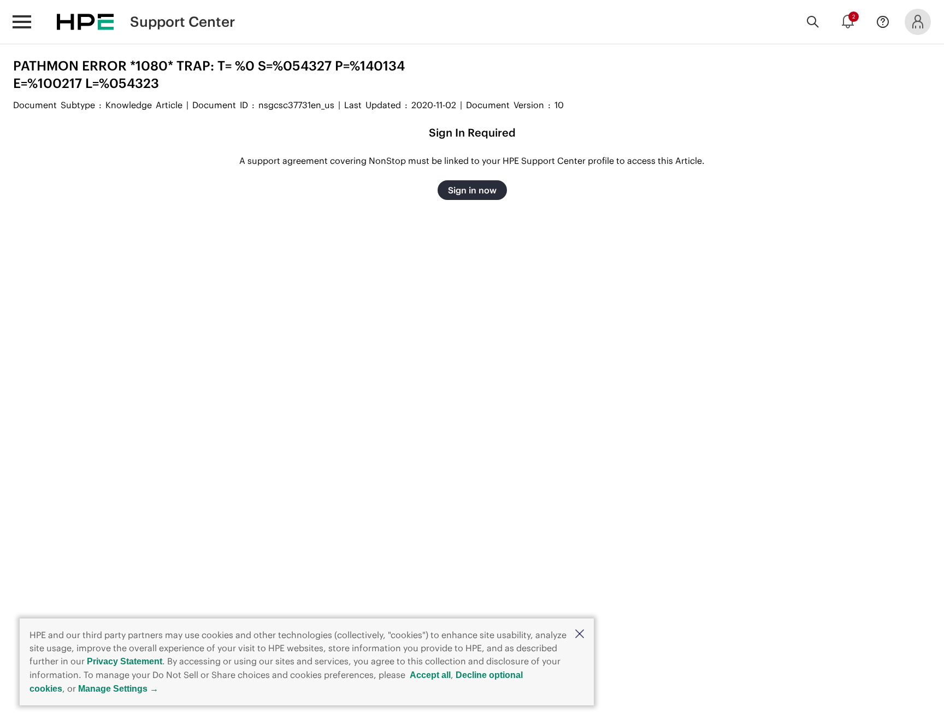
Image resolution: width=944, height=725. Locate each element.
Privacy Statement (124, 661)
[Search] (813, 22)
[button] (579, 634)
